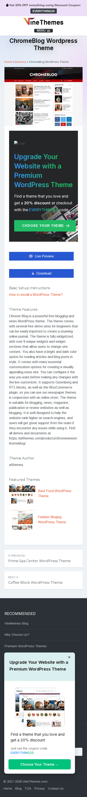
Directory (20, 61)
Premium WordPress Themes (25, 646)
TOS (27, 788)
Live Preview (44, 256)
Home (8, 61)
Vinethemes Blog (16, 623)
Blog (18, 788)
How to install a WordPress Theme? (36, 294)
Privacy (39, 788)
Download (43, 273)
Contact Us (56, 788)
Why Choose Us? (16, 634)
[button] (43, 30)
